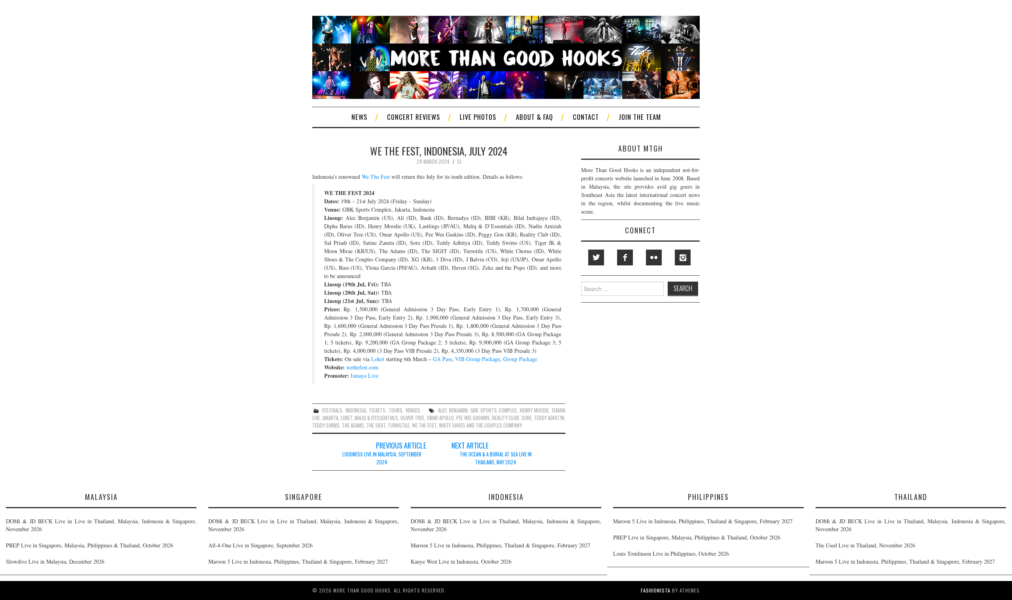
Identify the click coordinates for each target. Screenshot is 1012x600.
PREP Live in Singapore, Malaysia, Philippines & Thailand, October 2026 (89, 545)
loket (346, 418)
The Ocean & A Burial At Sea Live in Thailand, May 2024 (496, 458)
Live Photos (478, 117)
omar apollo (440, 418)
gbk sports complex (493, 410)
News (359, 117)
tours (395, 410)
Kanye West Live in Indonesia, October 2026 (461, 561)
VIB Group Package (477, 359)
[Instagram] (683, 257)
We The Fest (376, 176)
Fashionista (655, 590)
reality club (505, 418)
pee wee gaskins (473, 418)
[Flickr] (654, 257)
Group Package (520, 359)
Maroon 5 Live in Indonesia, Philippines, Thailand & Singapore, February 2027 (298, 561)
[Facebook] (625, 257)
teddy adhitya (549, 418)
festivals (332, 410)
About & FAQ (534, 117)
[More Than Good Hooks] (506, 56)
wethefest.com (362, 367)
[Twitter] (596, 257)
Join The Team (640, 117)
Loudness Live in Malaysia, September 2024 (381, 458)
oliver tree (412, 418)
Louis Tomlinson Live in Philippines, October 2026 (671, 553)
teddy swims (326, 425)
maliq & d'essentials (376, 418)
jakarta (330, 418)
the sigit (375, 425)
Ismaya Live (364, 375)
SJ (459, 161)
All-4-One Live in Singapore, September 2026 (260, 545)
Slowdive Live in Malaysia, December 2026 (55, 561)
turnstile (399, 425)
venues (413, 410)
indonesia (356, 410)
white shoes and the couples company (480, 425)
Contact (586, 117)
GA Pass (442, 359)
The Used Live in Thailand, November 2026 (865, 545)
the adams (353, 425)
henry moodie (534, 410)
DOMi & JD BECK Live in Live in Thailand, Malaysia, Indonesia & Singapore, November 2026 (101, 525)
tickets (377, 410)
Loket (377, 359)
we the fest (424, 425)
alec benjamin (453, 410)
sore (526, 418)
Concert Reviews (413, 117)
